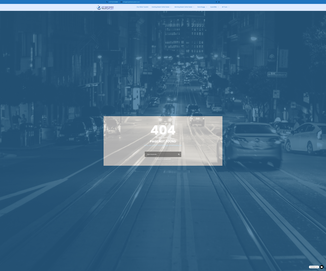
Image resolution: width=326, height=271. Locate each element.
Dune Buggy (201, 7)
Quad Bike (213, 7)
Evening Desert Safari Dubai (160, 7)
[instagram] (218, 2)
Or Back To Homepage (163, 159)
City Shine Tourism (142, 7)
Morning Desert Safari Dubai (183, 7)
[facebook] (216, 2)
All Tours (224, 7)
